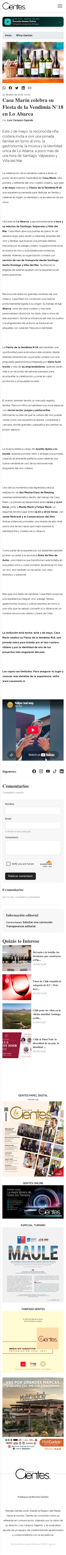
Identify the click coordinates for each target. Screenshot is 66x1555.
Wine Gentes (24, 35)
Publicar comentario (20, 876)
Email (8, 818)
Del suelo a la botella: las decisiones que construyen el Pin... (47, 956)
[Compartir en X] (17, 88)
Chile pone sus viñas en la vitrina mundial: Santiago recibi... (47, 1014)
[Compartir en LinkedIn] (24, 88)
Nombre (9, 804)
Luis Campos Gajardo (20, 120)
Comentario (11, 837)
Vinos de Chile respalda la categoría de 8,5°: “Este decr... (47, 985)
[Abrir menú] (60, 6)
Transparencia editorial (21, 926)
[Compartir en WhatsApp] (4, 88)
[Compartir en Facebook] (11, 88)
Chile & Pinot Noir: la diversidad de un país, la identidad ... (46, 1043)
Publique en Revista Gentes (33, 1497)
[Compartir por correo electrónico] (29, 88)
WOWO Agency (48, 1544)
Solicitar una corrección (38, 922)
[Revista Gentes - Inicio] (14, 6)
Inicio (8, 35)
